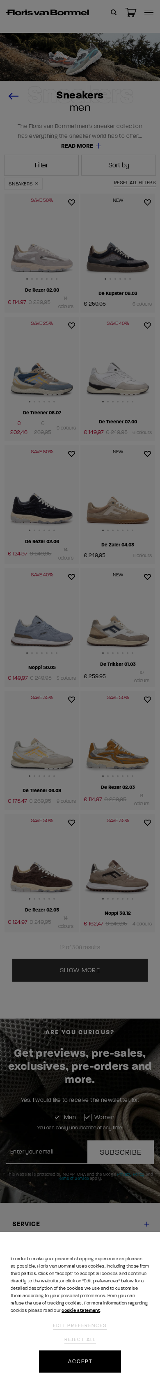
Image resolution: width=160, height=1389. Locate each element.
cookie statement (81, 1310)
